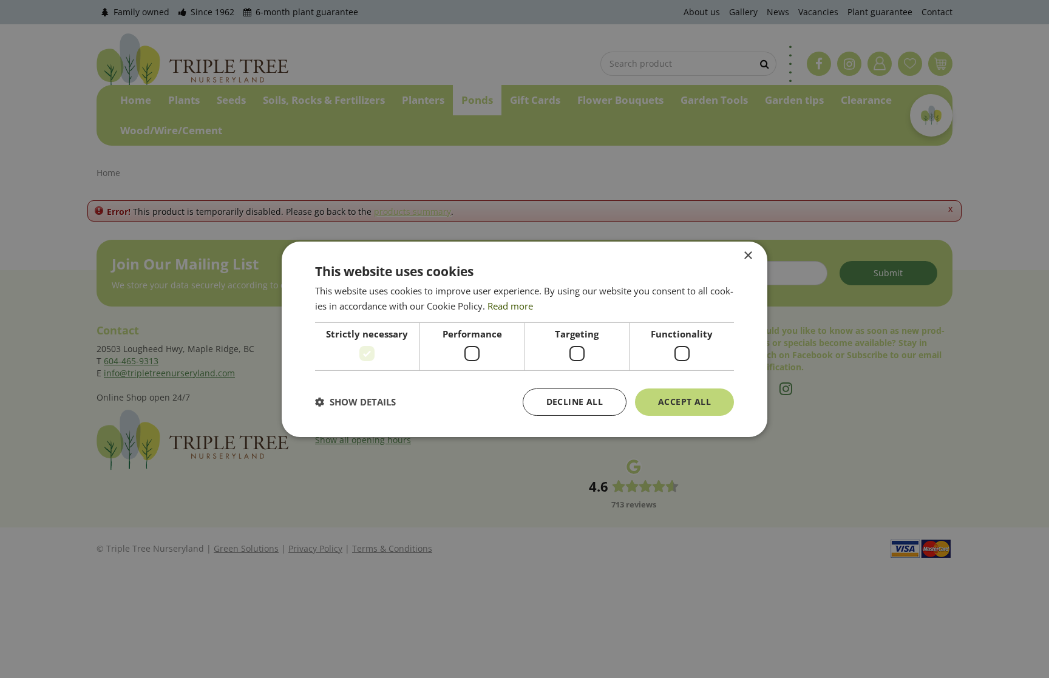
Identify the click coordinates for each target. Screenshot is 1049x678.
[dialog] (524, 338)
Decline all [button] (574, 401)
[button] (355, 401)
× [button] (747, 255)
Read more (510, 306)
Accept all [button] (684, 401)
